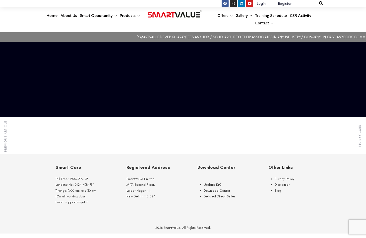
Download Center (217, 190)
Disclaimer (282, 184)
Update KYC (213, 184)
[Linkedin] (241, 3)
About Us (69, 15)
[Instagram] (233, 3)
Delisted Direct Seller (219, 196)
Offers (222, 15)
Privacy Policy (284, 179)
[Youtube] (249, 3)
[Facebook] (225, 3)
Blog (278, 190)
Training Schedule (271, 15)
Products (127, 15)
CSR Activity (300, 15)
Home (52, 15)
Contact (262, 23)
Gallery (242, 15)
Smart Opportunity (96, 15)
